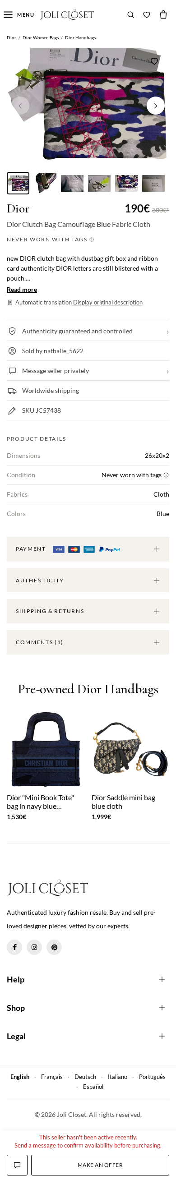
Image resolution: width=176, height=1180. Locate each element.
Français (52, 1076)
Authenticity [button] (40, 580)
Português (152, 1076)
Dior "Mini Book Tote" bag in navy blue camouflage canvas (40, 801)
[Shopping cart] (163, 14)
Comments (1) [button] (40, 642)
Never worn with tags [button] (48, 239)
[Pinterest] (54, 947)
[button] (156, 106)
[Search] (131, 14)
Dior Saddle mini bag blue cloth (123, 801)
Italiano (117, 1076)
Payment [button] (31, 548)
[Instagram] (34, 947)
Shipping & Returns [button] (50, 611)
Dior (18, 208)
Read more (22, 289)
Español (93, 1086)
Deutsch (85, 1076)
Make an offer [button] (100, 1165)
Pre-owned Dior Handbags (88, 689)
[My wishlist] (147, 14)
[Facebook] (14, 947)
